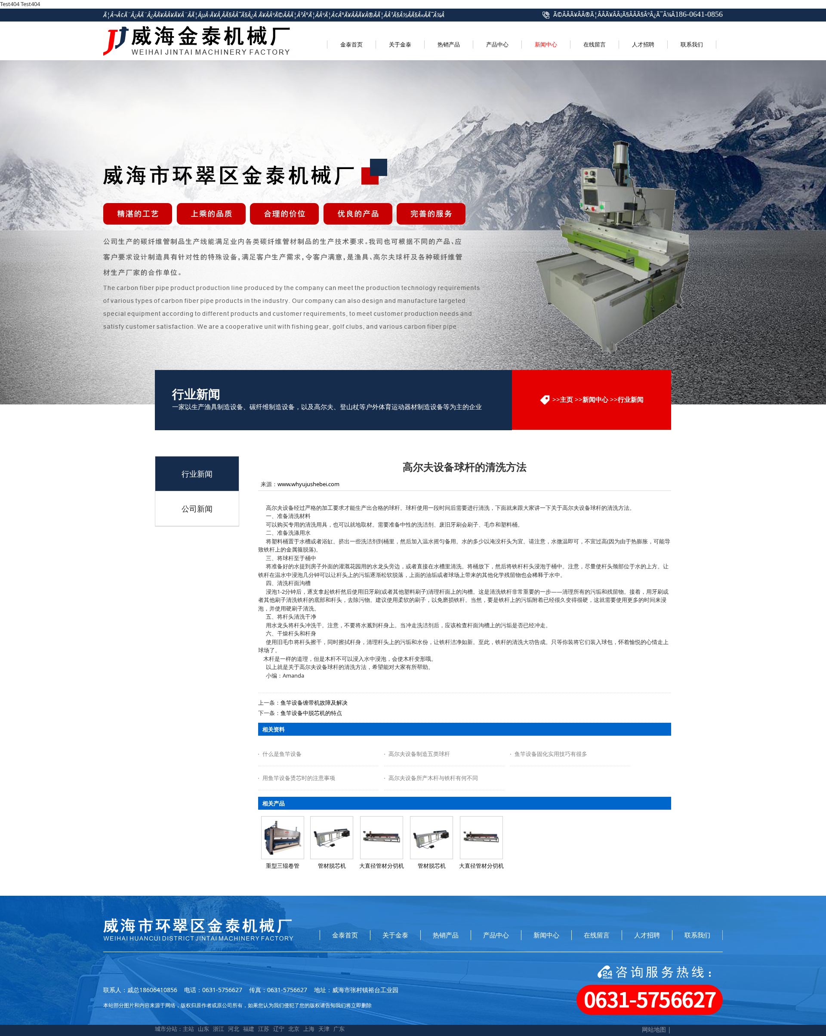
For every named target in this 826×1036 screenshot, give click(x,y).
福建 (248, 1029)
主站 (188, 1029)
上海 (308, 1029)
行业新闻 (631, 399)
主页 (566, 399)
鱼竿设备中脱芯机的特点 (311, 713)
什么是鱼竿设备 (282, 754)
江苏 (263, 1029)
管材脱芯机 (332, 866)
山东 (203, 1029)
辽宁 (278, 1029)
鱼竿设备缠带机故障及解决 (314, 702)
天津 (324, 1029)
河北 (233, 1029)
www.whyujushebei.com (308, 484)
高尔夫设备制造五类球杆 (419, 754)
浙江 (218, 1029)
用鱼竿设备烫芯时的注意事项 (298, 778)
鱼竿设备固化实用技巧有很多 (551, 754)
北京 (293, 1029)
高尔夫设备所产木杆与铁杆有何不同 (433, 778)
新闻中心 (595, 399)
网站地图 (654, 1029)
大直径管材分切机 (381, 866)
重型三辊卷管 (282, 866)
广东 (339, 1029)
